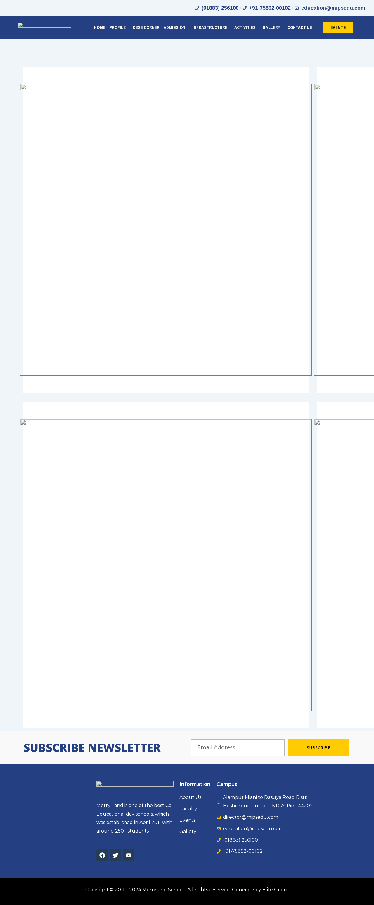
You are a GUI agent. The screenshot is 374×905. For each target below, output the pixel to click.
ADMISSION (174, 27)
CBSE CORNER (146, 27)
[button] (119, 27)
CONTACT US (300, 27)
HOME (99, 27)
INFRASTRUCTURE (210, 27)
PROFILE (118, 27)
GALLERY (271, 27)
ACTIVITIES (245, 27)
